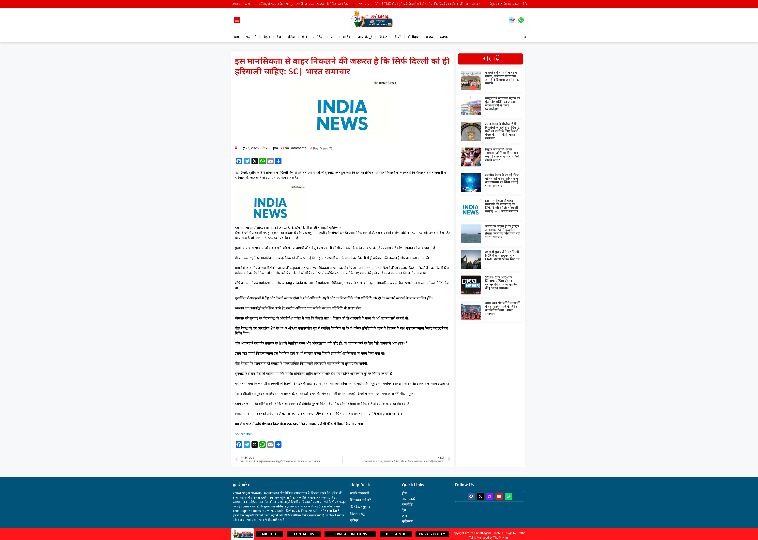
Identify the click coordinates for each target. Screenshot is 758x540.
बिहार (266, 37)
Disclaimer (395, 534)
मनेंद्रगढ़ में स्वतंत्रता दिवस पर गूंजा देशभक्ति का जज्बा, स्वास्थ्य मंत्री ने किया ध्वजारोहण (286, 4)
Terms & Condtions (350, 534)
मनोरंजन (319, 37)
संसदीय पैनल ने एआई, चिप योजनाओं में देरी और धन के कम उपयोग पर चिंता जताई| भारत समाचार (502, 180)
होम (236, 37)
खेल (304, 37)
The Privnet (500, 537)
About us (270, 534)
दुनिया (291, 37)
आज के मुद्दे (365, 37)
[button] (237, 20)
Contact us (304, 534)
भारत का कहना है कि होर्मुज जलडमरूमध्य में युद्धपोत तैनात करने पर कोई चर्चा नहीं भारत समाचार (502, 231)
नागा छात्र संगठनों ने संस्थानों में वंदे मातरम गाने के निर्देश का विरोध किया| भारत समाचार (502, 308)
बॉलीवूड (413, 37)
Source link (243, 434)
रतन (333, 37)
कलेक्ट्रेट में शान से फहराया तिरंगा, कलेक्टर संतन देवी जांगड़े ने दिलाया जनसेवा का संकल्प (502, 77)
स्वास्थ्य (429, 37)
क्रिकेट (383, 37)
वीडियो (347, 37)
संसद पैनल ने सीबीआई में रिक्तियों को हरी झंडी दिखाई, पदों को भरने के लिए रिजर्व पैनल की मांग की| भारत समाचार (401, 4)
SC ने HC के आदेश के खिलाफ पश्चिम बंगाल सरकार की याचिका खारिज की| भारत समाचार (501, 282)
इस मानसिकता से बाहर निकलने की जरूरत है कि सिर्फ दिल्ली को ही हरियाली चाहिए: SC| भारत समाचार (501, 205)
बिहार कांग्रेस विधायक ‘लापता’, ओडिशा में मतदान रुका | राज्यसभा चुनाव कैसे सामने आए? (518, 4)
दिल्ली (397, 37)
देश (279, 37)
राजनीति (250, 37)
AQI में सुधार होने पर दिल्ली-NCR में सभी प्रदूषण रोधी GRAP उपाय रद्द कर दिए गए (502, 255)
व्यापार (444, 37)
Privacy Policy (432, 534)
